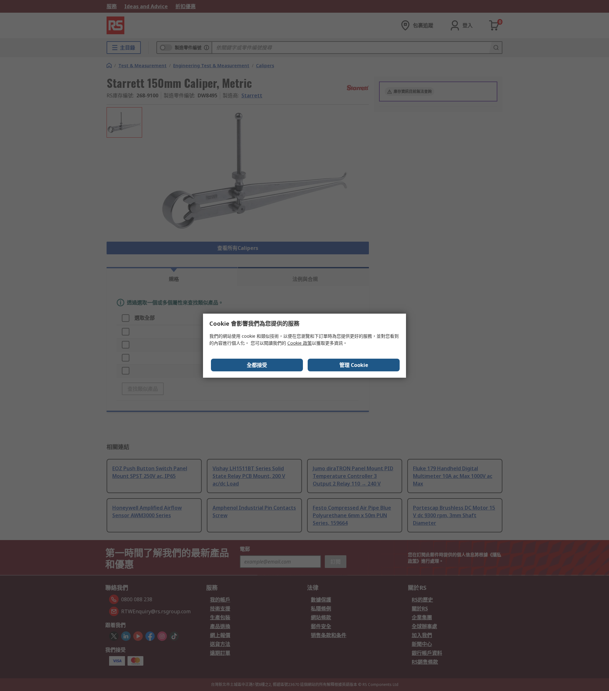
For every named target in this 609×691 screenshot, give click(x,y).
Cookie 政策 (299, 343)
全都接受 (257, 365)
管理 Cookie (353, 365)
